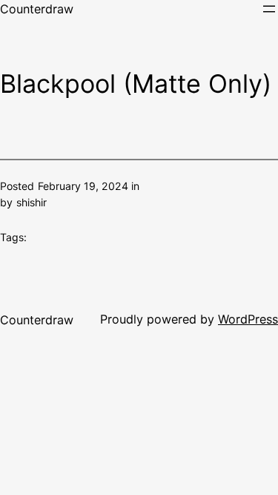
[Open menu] (269, 9)
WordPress (248, 319)
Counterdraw (36, 8)
